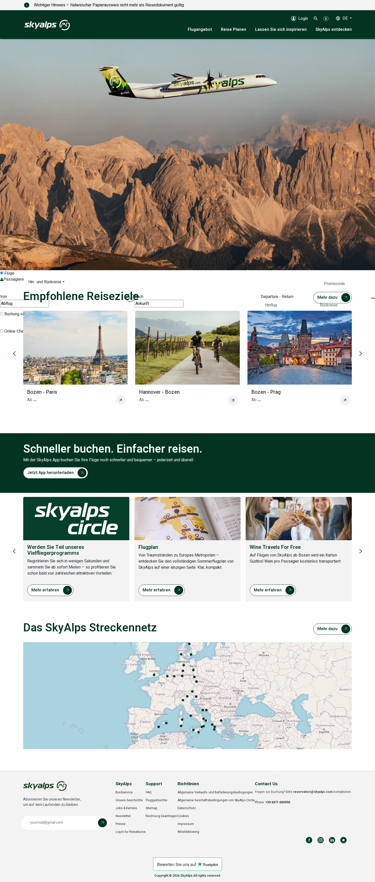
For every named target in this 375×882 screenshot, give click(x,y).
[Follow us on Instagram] (320, 840)
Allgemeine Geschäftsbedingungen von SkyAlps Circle (216, 800)
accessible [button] (6, 862)
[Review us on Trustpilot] (343, 840)
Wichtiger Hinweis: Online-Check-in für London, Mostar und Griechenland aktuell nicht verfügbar (117, 5)
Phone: (272, 802)
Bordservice (124, 792)
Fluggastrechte (156, 800)
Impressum (186, 824)
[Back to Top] (366, 872)
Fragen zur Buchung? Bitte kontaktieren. (303, 792)
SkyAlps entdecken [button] (334, 29)
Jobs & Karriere (126, 808)
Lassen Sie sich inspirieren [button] (281, 29)
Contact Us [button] (266, 784)
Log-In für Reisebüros (131, 832)
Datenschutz (187, 808)
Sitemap (151, 808)
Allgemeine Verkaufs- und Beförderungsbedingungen (215, 792)
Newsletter (123, 816)
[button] (315, 18)
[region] (187, 154)
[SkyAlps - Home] (47, 25)
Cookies (183, 816)
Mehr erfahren (45, 590)
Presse (121, 824)
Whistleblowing (188, 832)
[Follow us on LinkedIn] (332, 840)
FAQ (149, 792)
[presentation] (187, 695)
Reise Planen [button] (233, 29)
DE (346, 18)
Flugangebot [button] (200, 29)
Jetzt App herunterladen (50, 473)
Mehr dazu (327, 297)
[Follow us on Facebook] (309, 840)
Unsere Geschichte (129, 800)
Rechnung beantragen (161, 816)
